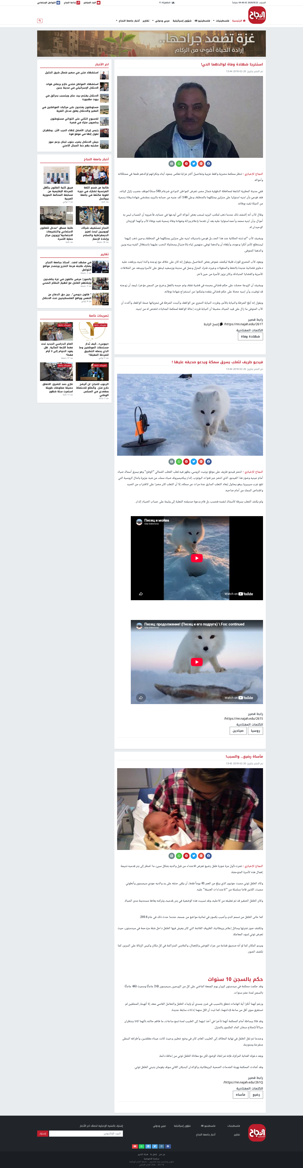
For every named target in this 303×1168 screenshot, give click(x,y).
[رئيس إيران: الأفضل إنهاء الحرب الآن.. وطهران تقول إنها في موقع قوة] (104, 132)
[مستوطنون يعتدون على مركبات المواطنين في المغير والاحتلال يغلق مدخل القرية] (104, 109)
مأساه (240, 1095)
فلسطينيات (222, 21)
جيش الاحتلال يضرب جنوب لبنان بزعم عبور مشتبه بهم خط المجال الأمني (74, 143)
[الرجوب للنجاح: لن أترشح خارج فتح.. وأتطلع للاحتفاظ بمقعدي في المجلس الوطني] (92, 371)
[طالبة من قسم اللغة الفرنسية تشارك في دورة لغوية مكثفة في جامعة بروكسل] (92, 175)
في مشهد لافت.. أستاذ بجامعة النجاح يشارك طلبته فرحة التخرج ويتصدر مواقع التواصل (67, 266)
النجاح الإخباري (257, 15)
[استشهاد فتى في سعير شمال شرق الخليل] (104, 75)
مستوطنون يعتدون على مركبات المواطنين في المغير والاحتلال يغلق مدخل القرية (70, 109)
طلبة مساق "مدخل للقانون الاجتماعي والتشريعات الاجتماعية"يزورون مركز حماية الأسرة (56, 233)
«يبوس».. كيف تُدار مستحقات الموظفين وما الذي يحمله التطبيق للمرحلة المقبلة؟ (94, 349)
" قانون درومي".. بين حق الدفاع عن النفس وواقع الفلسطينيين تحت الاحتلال (66, 296)
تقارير (146, 21)
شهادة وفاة (250, 336)
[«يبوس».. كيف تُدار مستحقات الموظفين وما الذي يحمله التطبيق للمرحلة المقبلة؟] (92, 331)
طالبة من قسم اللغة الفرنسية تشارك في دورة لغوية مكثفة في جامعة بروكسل (93, 193)
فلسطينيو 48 (202, 21)
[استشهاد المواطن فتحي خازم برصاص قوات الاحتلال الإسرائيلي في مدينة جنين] (104, 86)
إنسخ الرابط (212, 324)
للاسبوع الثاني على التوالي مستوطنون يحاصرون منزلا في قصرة (74, 120)
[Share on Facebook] (208, 164)
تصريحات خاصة (99, 316)
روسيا (255, 731)
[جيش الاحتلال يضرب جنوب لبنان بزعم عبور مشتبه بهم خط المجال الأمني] (104, 144)
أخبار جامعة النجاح (129, 21)
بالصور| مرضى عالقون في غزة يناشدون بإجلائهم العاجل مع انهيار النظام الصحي (66, 281)
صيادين (238, 731)
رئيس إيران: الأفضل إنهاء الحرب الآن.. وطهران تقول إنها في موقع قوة (71, 132)
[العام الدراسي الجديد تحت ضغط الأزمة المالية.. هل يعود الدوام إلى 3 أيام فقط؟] (56, 331)
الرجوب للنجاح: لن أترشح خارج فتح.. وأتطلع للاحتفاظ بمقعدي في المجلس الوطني (92, 389)
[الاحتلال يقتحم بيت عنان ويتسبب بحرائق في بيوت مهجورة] (104, 98)
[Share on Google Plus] (201, 164)
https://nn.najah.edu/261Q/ (243, 1082)
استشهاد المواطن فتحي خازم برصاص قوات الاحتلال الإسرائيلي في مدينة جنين (72, 86)
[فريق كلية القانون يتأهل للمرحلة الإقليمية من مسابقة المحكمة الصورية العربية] (56, 175)
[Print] (172, 164)
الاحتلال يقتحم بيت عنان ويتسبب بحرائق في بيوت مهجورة (72, 97)
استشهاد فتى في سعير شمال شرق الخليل (72, 72)
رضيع (256, 1095)
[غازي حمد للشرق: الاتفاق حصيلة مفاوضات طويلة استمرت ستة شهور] (56, 371)
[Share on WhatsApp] (179, 164)
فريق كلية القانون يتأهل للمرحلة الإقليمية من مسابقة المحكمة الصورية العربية (58, 193)
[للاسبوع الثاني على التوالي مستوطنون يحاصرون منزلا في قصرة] (104, 121)
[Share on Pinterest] (186, 164)
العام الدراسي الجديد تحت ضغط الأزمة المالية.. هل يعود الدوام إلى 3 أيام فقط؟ (57, 349)
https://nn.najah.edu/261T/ (243, 324)
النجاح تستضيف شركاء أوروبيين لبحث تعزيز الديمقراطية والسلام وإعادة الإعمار (95, 233)
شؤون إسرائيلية (182, 21)
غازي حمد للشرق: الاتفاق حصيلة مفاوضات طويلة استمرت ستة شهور (57, 387)
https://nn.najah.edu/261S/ (243, 718)
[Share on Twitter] (194, 164)
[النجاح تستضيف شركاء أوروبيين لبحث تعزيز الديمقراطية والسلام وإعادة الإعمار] (92, 215)
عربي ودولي (162, 21)
